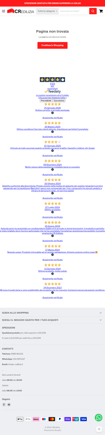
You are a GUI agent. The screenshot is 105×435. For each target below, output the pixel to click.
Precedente (46, 100)
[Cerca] (93, 11)
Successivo (59, 100)
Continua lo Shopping (52, 45)
